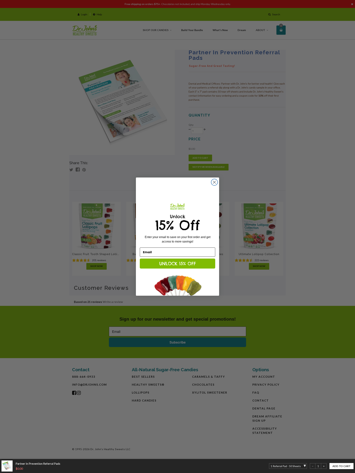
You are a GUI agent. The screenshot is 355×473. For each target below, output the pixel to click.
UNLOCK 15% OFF (177, 263)
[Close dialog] (214, 182)
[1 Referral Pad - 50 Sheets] (288, 466)
